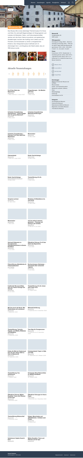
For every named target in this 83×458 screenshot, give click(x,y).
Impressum (66, 455)
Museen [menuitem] (33, 2)
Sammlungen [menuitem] (41, 2)
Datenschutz (72, 455)
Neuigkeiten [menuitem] (55, 2)
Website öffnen (58, 64)
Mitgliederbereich (59, 455)
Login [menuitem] (69, 2)
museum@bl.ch (58, 68)
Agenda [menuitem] (48, 2)
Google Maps (58, 74)
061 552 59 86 (58, 71)
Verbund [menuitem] (63, 2)
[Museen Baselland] (15, 3)
